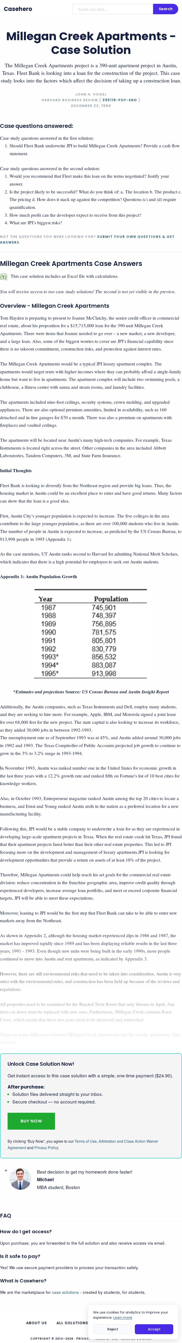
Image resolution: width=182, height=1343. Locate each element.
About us (36, 1323)
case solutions (65, 1292)
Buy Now (31, 1121)
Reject (112, 1329)
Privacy (83, 1339)
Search (166, 9)
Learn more (122, 1317)
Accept (154, 1329)
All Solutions (72, 1323)
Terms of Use (86, 1141)
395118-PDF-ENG (119, 100)
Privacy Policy (46, 1147)
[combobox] (112, 9)
